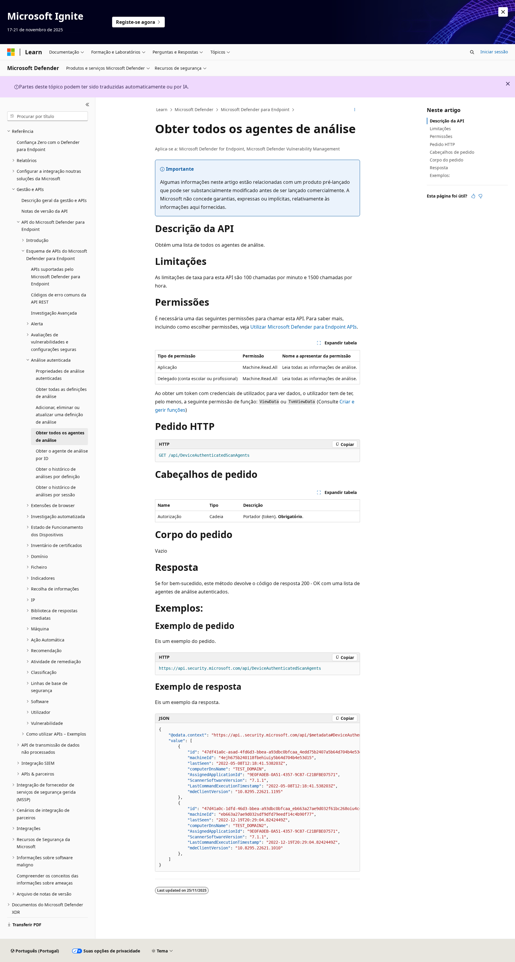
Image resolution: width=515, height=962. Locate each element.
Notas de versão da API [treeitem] (44, 211)
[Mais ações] (355, 110)
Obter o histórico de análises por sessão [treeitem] (56, 491)
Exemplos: (440, 175)
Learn (161, 109)
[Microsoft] (11, 52)
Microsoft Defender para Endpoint (255, 109)
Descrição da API (447, 121)
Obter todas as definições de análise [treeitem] (61, 393)
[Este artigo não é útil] (480, 196)
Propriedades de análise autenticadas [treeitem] (60, 374)
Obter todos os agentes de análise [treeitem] (60, 436)
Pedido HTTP (442, 144)
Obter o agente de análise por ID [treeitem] (62, 454)
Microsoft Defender (194, 109)
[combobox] (47, 116)
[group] (257, 797)
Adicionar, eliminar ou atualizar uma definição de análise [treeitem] (59, 415)
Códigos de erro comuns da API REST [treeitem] (58, 298)
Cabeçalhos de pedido (452, 152)
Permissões (441, 136)
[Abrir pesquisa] (472, 52)
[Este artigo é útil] (473, 196)
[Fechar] (87, 104)
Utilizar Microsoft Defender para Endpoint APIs (303, 327)
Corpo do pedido (446, 160)
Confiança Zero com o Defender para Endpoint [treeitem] (48, 146)
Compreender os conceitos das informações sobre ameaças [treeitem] (47, 879)
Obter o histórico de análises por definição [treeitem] (58, 472)
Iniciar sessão (494, 52)
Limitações (440, 128)
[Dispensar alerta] (503, 12)
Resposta (439, 167)
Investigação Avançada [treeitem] (54, 313)
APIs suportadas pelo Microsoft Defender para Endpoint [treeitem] (55, 276)
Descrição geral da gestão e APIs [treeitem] (54, 200)
